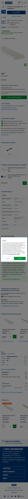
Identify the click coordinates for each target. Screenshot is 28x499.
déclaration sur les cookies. (14, 254)
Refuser (8, 258)
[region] (14, 249)
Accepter (20, 258)
